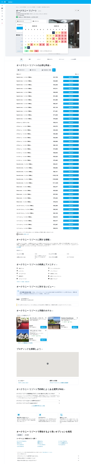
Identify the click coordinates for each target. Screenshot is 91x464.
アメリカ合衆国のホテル (63, 443)
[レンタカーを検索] (2, 11)
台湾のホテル (40, 441)
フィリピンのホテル (41, 444)
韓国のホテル (40, 443)
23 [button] (25, 44)
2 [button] (25, 35)
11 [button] (31, 38)
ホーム (17, 7)
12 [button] (34, 38)
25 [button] (31, 44)
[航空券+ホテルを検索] (2, 13)
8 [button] (43, 35)
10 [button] (28, 38)
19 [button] (34, 41)
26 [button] (34, 44)
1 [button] (43, 32)
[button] (2, 2)
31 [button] (28, 47)
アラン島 (37, 7)
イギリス (21, 7)
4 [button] (31, 35)
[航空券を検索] (2, 5)
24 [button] (28, 44)
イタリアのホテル (20, 446)
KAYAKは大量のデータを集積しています (26, 458)
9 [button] (25, 38)
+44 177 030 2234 (20, 15)
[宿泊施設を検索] (2, 8)
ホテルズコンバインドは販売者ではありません (27, 456)
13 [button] (37, 38)
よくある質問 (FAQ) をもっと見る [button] (38, 405)
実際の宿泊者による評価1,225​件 (31, 17)
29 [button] (43, 44)
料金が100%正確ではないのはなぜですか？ (27, 460)
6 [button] (37, 35)
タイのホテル (40, 446)
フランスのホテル (20, 444)
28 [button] (40, 44)
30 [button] (25, 47)
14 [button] (40, 38)
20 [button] (37, 41)
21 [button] (40, 41)
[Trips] (2, 19)
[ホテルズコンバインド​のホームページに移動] (8, 2)
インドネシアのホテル (62, 441)
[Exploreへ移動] (2, 16)
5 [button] (34, 35)
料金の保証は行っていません (47, 452)
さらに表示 (19, 247)
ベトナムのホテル (61, 444)
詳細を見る (43, 327)
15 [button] (43, 38)
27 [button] (37, 44)
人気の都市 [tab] (27, 435)
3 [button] (28, 35)
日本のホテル (19, 443)
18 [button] (31, 41)
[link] (25, 343)
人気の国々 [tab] (20, 435)
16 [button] (25, 41)
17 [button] (28, 41)
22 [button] (43, 41)
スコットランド (29, 7)
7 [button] (40, 35)
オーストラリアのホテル (21, 441)
